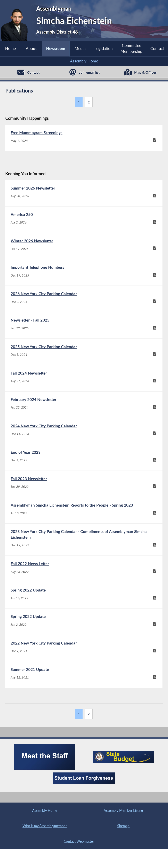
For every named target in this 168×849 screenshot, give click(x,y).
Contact (157, 48)
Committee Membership (131, 48)
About (31, 48)
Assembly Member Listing (123, 810)
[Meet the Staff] (44, 757)
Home (10, 48)
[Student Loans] (84, 778)
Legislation (103, 48)
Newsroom (55, 48)
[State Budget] (123, 757)
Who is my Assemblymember (45, 826)
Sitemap (123, 826)
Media (80, 48)
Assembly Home (84, 61)
